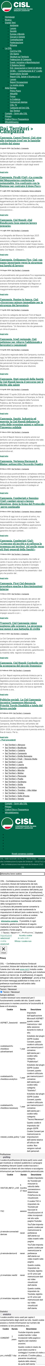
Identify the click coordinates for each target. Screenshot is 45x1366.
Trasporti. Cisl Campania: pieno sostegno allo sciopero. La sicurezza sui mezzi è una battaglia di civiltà (21, 625)
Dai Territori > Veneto (14, 799)
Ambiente (14, 25)
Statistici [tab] (4, 1311)
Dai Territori (15, 110)
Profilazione (27, 933)
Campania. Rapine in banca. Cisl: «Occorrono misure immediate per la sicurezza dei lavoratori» (21, 302)
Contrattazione (16, 39)
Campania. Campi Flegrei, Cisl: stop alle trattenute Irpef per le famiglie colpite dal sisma (20, 140)
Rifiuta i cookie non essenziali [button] (16, 942)
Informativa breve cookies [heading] (11, 874)
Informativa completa (9, 921)
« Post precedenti (8, 740)
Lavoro (13, 28)
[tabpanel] (22, 1074)
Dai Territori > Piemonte (15, 776)
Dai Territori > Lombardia (16, 767)
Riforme (13, 45)
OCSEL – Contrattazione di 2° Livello (26, 71)
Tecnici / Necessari (11, 933)
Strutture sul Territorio (19, 56)
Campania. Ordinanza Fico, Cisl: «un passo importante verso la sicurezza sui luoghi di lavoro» (21, 262)
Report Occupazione (19, 82)
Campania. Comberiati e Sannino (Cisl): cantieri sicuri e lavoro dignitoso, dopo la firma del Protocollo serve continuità (22, 502)
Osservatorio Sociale (19, 73)
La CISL (8, 48)
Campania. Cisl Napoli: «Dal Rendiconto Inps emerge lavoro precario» (18, 222)
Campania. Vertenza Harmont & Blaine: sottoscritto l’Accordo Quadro (21, 462)
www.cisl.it (24, 969)
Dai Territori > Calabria (15, 750)
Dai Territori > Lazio (13, 762)
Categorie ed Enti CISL (20, 107)
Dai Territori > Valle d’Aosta (17, 796)
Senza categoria (35, 191)
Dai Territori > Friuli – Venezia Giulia (21, 759)
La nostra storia (17, 85)
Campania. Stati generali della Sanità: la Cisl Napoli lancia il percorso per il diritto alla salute (22, 381)
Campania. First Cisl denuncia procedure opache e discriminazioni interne (21, 586)
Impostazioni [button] (6, 935)
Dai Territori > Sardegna (15, 782)
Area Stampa (10, 88)
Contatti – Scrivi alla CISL (16, 113)
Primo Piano (15, 90)
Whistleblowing (11, 122)
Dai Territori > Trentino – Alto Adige (21, 790)
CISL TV (13, 105)
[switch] (1, 1157)
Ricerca (8, 20)
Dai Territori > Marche (14, 770)
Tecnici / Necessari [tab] (8, 989)
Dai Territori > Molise (14, 773)
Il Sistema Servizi (17, 65)
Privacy (8, 116)
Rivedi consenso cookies (22, 854)
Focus (12, 96)
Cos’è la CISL (16, 51)
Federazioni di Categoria (20, 59)
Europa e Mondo (17, 34)
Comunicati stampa (18, 102)
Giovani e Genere (17, 36)
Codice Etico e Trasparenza (17, 119)
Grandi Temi (10, 22)
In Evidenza (15, 99)
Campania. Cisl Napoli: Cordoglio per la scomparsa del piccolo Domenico (21, 664)
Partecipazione (16, 42)
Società (13, 31)
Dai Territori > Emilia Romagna (18, 756)
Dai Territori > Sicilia (14, 784)
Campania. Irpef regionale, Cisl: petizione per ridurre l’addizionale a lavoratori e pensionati (21, 342)
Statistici (39, 933)
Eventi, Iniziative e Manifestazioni (25, 62)
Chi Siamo (14, 53)
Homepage (10, 17)
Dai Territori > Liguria (14, 764)
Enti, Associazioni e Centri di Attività (26, 68)
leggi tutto (4, 172)
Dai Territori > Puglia (14, 779)
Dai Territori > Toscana (15, 787)
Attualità (14, 93)
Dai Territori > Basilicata (15, 747)
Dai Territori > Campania (20, 148)
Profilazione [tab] (5, 1154)
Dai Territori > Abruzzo (15, 745)
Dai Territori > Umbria (14, 793)
